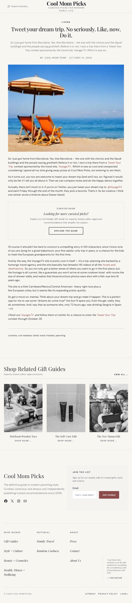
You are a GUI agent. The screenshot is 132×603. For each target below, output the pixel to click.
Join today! (109, 495)
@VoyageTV (115, 187)
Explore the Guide (68, 232)
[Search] (8, 6)
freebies (50, 335)
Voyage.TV (65, 166)
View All (121, 374)
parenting (60, 335)
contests (12, 335)
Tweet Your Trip (106, 315)
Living (66, 22)
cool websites (25, 335)
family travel (39, 335)
